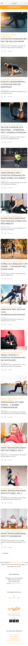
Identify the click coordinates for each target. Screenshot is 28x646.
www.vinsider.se (14, 636)
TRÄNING (13, 35)
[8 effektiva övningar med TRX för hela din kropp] (14, 22)
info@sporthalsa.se (16, 583)
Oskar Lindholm (12, 597)
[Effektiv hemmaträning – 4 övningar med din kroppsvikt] (14, 67)
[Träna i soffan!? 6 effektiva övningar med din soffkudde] (14, 340)
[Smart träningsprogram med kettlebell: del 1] (14, 476)
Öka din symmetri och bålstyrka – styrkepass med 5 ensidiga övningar (13, 130)
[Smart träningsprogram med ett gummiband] (14, 519)
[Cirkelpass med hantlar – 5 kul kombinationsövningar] (14, 294)
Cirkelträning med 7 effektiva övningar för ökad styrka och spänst (13, 175)
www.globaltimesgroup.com (14, 640)
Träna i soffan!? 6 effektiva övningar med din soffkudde (13, 357)
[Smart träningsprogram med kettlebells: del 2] (14, 433)
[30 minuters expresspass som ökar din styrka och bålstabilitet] (14, 203)
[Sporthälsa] (14, 3)
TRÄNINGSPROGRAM (6, 36)
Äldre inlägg (5, 553)
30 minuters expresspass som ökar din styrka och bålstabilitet (13, 221)
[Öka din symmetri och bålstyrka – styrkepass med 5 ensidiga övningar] (14, 112)
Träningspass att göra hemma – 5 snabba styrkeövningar (12, 404)
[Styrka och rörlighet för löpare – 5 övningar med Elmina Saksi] (14, 249)
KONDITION (4, 398)
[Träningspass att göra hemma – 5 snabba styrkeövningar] (14, 385)
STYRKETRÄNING (5, 35)
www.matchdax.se (14, 635)
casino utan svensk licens (17, 562)
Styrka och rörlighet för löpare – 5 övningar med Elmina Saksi (14, 266)
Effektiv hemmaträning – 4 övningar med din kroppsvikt (13, 84)
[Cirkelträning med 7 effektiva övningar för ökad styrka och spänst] (14, 158)
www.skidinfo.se (14, 638)
